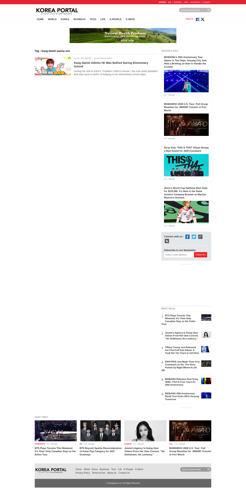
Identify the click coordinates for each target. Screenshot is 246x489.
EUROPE (177, 2)
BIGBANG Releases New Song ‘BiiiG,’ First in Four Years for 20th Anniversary (181, 382)
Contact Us (124, 473)
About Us (111, 473)
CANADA (206, 2)
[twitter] (194, 236)
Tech (93, 19)
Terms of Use (98, 473)
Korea (65, 19)
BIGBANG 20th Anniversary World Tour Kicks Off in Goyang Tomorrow (182, 396)
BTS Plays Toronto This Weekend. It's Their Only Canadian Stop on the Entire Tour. (55, 451)
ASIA (186, 2)
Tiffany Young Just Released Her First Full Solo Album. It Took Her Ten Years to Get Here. (182, 350)
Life (103, 19)
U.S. (169, 2)
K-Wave (130, 19)
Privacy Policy (83, 473)
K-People (116, 19)
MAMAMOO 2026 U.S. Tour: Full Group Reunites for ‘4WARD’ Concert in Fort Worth (186, 107)
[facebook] (187, 236)
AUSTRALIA (195, 2)
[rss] (167, 240)
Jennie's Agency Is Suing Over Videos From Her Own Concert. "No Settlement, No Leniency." (181, 336)
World (52, 19)
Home (40, 19)
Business (80, 19)
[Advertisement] (186, 284)
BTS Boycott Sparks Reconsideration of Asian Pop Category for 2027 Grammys (101, 451)
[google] (200, 236)
